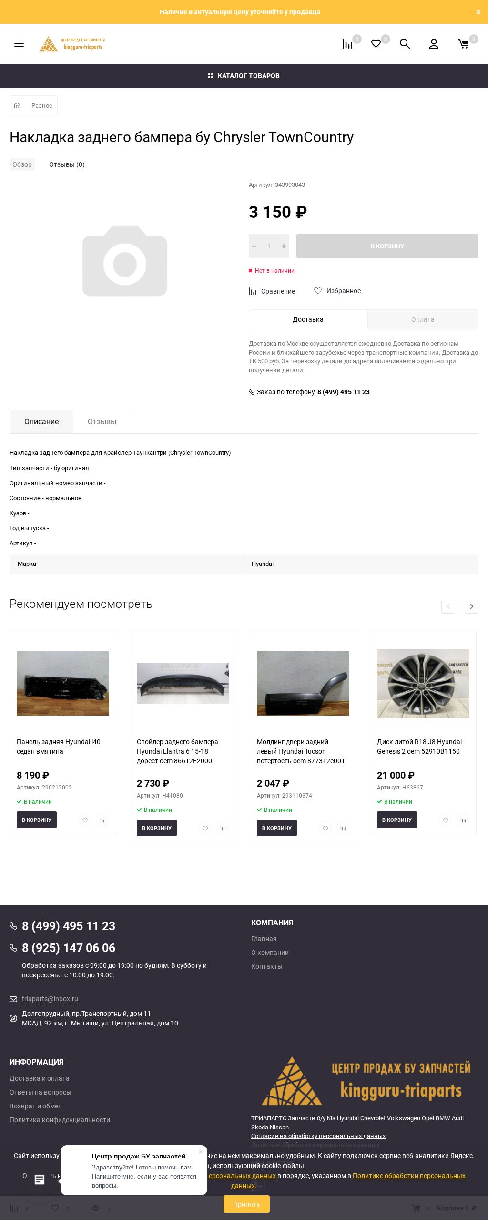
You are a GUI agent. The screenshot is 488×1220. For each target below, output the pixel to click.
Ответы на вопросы (40, 1092)
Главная (264, 938)
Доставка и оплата (40, 1078)
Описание (41, 421)
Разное (41, 105)
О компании (270, 952)
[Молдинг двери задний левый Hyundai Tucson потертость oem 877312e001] (303, 683)
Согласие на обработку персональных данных (318, 1135)
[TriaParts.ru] (364, 1080)
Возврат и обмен (36, 1106)
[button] (471, 607)
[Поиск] (405, 44)
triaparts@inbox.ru (50, 998)
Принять (246, 1204)
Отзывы (102, 421)
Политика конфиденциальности (60, 1120)
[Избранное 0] (376, 43)
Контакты (267, 966)
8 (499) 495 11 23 (343, 392)
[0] (463, 44)
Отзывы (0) (67, 164)
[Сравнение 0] (347, 44)
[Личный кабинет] (433, 44)
